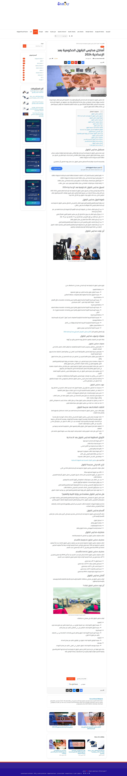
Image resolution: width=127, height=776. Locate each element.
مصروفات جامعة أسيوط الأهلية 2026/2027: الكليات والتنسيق (36, 91)
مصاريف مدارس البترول (97, 138)
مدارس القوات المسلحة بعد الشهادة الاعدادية (84, 460)
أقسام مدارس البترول (97, 136)
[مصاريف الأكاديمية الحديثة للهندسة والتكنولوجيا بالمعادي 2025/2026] (25, 114)
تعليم (35, 32)
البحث (42, 43)
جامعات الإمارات (89, 32)
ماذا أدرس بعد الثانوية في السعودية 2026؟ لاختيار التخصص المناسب (58, 752)
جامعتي (84, 771)
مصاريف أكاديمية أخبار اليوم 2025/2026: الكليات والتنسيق (37, 102)
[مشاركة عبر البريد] (70, 690)
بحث (25, 46)
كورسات (41, 32)
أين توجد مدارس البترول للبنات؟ (96, 145)
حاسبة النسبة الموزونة (22, 32)
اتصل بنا (75, 773)
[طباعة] (65, 62)
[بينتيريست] (75, 62)
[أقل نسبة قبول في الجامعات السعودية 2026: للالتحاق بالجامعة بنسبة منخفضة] (76, 744)
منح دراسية (53, 32)
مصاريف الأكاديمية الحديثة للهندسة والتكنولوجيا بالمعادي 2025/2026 (37, 114)
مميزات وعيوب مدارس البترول (95, 122)
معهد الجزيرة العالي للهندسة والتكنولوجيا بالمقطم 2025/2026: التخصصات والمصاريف (36, 109)
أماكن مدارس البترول (97, 143)
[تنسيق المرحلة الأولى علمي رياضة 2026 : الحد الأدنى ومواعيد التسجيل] (95, 744)
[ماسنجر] (69, 62)
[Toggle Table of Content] (101, 111)
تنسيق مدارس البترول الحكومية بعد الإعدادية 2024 (90, 116)
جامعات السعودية (99, 32)
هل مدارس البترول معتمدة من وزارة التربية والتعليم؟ (90, 133)
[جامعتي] (63, 3)
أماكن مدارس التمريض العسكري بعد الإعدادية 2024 (77, 331)
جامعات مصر (80, 32)
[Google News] (73, 684)
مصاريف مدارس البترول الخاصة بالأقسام (94, 141)
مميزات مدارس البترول (98, 124)
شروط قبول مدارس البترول (96, 118)
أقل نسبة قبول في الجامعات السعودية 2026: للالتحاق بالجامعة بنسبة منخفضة (77, 752)
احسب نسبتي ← (56, 168)
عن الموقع (79, 773)
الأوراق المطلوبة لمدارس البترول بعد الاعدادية (91, 129)
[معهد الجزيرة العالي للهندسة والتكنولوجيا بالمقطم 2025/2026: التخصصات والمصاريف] (25, 108)
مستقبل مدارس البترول (97, 114)
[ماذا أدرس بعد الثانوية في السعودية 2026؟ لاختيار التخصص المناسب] (57, 744)
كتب (31, 32)
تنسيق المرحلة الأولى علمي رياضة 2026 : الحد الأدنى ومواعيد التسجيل (96, 752)
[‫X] (79, 62)
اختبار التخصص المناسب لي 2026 (40, 773)
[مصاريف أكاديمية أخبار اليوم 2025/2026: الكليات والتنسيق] (25, 103)
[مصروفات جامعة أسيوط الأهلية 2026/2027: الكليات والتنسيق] (25, 92)
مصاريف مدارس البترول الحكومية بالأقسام (93, 139)
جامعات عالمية (71, 32)
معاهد (46, 32)
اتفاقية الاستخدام (60, 773)
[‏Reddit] (72, 62)
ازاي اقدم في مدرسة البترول (96, 131)
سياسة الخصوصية (69, 773)
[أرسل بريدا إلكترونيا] (93, 58)
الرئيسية (108, 32)
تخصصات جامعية (62, 32)
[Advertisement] (63, 17)
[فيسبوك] (82, 62)
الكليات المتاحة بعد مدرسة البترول (94, 127)
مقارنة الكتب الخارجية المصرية (27, 773)
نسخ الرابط (70, 679)
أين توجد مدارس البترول (97, 120)
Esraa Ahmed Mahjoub (98, 58)
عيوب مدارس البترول (98, 125)
